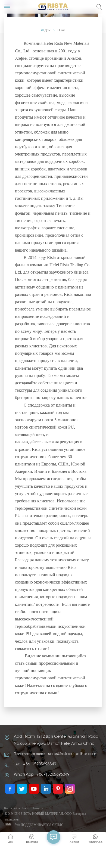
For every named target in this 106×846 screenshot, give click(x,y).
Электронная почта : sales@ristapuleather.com (55, 754)
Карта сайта (12, 808)
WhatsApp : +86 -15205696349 (41, 775)
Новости (37, 808)
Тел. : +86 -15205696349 (35, 764)
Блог (25, 808)
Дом (48, 30)
